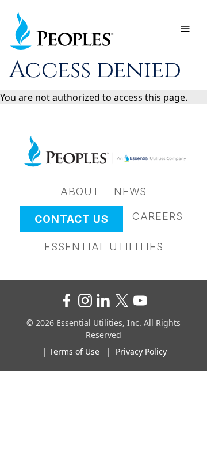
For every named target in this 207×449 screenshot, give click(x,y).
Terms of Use (74, 351)
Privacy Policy (141, 351)
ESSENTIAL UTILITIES (103, 247)
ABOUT (80, 191)
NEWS (130, 191)
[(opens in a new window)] (67, 300)
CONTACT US (71, 219)
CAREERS (157, 216)
